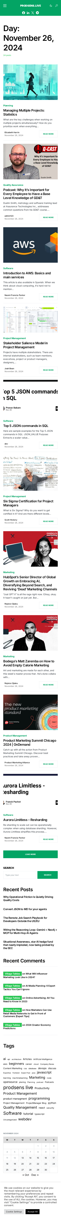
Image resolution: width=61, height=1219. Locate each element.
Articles (27, 1059)
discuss (52, 1068)
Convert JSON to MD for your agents (25, 909)
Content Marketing (12, 1068)
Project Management (14, 338)
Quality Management (20, 1107)
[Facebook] (23, 12)
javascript (44, 1072)
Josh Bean (9, 368)
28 (30, 1170)
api (8, 1059)
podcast (40, 1082)
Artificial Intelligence (42, 1059)
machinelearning (19, 1078)
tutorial (28, 1113)
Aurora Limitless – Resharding (25, 820)
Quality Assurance (13, 185)
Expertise (7, 1073)
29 (38, 1170)
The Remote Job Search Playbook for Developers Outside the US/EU (25, 919)
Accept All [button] (32, 1211)
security (50, 1108)
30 (46, 1170)
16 (46, 1158)
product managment (15, 1098)
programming (39, 1098)
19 (15, 1164)
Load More (30, 854)
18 (7, 1164)
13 (23, 1158)
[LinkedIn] (28, 12)
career (29, 1064)
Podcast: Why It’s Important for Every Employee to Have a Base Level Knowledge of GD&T (26, 194)
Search (8, 867)
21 (30, 1164)
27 (22, 1170)
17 (54, 1158)
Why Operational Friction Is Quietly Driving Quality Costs (28, 898)
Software (8, 268)
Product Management (15, 735)
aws (5, 1064)
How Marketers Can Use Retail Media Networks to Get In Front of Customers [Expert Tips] (27, 1013)
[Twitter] (32, 12)
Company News (47, 1064)
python (52, 1102)
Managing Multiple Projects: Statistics (24, 112)
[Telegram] (37, 12)
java (33, 1073)
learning (7, 1078)
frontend (16, 1073)
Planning (8, 105)
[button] (5, 5)
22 (38, 1164)
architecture (16, 1059)
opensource (10, 1081)
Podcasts (49, 1082)
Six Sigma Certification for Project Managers (28, 503)
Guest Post (25, 1073)
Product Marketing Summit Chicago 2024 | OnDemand (29, 742)
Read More (48, 134)
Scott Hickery (11, 520)
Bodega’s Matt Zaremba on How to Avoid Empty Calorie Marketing (28, 663)
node (49, 1078)
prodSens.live (30, 5)
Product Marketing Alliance (17, 762)
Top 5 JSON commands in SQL (25, 426)
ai (4, 1059)
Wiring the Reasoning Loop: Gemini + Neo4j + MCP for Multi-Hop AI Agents (30, 931)
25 (7, 1170)
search (47, 875)
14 (30, 1158)
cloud (36, 1064)
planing (22, 1082)
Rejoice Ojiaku (11, 604)
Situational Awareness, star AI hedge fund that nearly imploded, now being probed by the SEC (28, 945)
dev (6, 444)
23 (46, 1164)
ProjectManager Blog (36, 1103)
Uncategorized (10, 1120)
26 (15, 1170)
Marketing (8, 572)
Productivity (42, 1088)
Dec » (35, 1174)
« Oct (25, 1174)
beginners (16, 1064)
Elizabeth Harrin (12, 132)
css (25, 1068)
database (32, 1068)
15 (38, 1158)
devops (42, 1068)
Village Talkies (12, 973)
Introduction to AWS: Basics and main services (27, 275)
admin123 (9, 216)
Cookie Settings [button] (14, 1211)
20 (22, 1164)
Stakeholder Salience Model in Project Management (25, 345)
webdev (25, 1119)
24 (54, 1164)
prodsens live (18, 1087)
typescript (39, 1114)
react (42, 1107)
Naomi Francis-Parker (15, 295)
